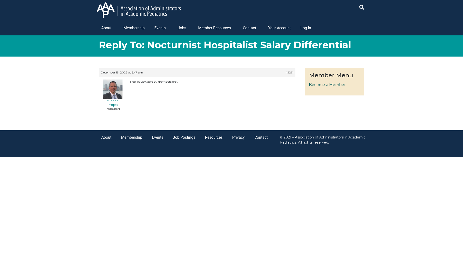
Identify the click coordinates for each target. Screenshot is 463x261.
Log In (305, 28)
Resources (214, 137)
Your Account (279, 28)
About (106, 28)
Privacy (238, 137)
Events (160, 28)
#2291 (289, 72)
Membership (134, 28)
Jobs (182, 28)
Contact (249, 28)
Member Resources (214, 28)
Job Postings (184, 137)
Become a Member (327, 84)
